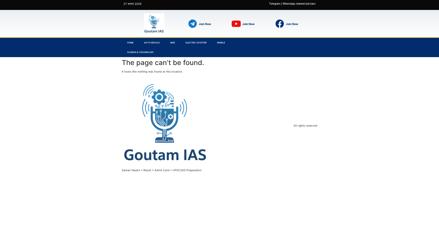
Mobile (221, 42)
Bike (172, 42)
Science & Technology (140, 52)
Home (130, 42)
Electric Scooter (196, 42)
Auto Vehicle (152, 42)
